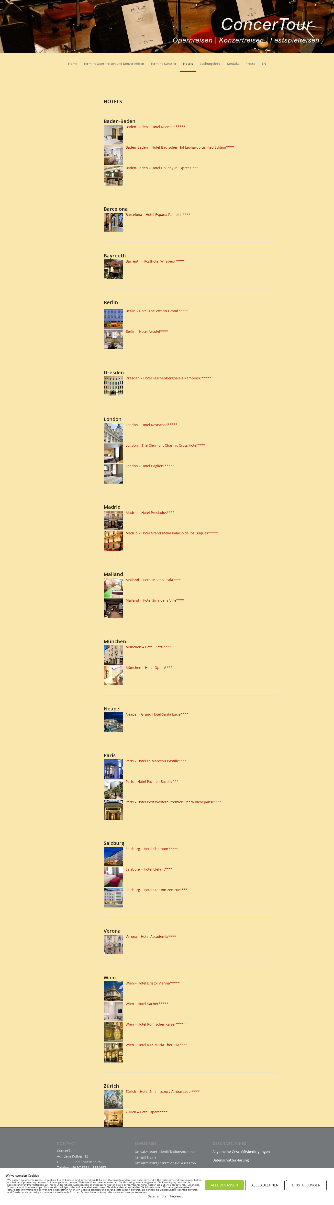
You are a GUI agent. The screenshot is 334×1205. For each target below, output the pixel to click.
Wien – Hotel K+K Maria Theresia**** (156, 1044)
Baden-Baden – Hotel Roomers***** (155, 126)
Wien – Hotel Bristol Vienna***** (153, 983)
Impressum (178, 1196)
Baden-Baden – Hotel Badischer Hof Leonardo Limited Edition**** (180, 147)
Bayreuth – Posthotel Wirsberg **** (155, 261)
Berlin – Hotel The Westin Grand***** (157, 311)
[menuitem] (72, 65)
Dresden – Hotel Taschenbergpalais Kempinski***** (168, 378)
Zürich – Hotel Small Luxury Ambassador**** (163, 1091)
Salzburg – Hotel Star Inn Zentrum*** (156, 889)
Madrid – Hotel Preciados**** (150, 512)
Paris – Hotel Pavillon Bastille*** (152, 781)
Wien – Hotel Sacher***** (147, 1003)
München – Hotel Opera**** (149, 667)
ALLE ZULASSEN (224, 1185)
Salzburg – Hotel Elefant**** (149, 869)
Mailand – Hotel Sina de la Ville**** (155, 600)
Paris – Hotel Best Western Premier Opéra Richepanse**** (174, 802)
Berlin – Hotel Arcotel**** (147, 331)
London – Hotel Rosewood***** (152, 424)
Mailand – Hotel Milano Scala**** (153, 579)
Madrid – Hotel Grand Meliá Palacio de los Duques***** (172, 533)
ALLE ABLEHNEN (264, 1185)
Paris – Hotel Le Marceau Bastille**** (156, 761)
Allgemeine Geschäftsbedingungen (241, 1151)
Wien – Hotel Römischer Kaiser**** (155, 1024)
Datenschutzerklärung (230, 1160)
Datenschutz (157, 1196)
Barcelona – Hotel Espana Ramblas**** (158, 214)
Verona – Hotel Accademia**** (151, 936)
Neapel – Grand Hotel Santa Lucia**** (157, 714)
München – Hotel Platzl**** (148, 647)
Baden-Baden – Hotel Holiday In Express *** (162, 168)
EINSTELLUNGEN (306, 1185)
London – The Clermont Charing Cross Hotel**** (165, 445)
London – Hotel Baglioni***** (150, 466)
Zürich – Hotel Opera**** (146, 1112)
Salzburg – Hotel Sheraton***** (152, 848)
